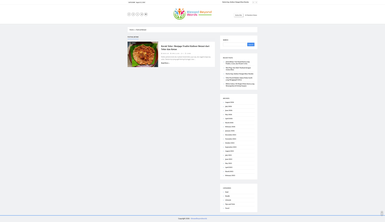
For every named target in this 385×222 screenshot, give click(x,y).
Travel (227, 208)
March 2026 (229, 123)
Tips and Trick (230, 204)
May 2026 (228, 115)
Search (225, 40)
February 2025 (230, 175)
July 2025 (228, 155)
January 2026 (230, 131)
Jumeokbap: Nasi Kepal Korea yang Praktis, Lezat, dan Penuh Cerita (238, 63)
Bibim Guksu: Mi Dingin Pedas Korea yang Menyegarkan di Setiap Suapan (240, 85)
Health (227, 196)
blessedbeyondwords (199, 218)
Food (133, 43)
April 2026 (229, 119)
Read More (164, 63)
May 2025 (228, 163)
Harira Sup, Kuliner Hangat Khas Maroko (235, 2)
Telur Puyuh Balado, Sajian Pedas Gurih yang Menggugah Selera (239, 79)
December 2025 (230, 135)
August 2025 (229, 151)
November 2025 (230, 139)
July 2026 (228, 106)
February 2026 (230, 127)
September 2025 (231, 147)
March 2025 (229, 171)
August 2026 (229, 102)
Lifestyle (228, 200)
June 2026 (228, 110)
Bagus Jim (166, 53)
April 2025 (228, 167)
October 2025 (229, 143)
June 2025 (228, 159)
